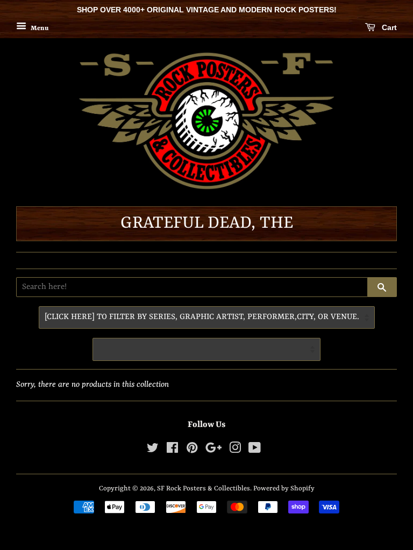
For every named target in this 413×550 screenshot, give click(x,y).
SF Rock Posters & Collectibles (203, 488)
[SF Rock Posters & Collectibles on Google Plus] (213, 450)
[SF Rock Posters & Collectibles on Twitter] (153, 450)
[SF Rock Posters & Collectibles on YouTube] (254, 450)
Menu (38, 28)
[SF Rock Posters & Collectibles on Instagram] (235, 450)
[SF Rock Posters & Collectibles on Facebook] (172, 450)
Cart (388, 27)
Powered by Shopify (284, 488)
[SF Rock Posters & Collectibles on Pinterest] (192, 450)
